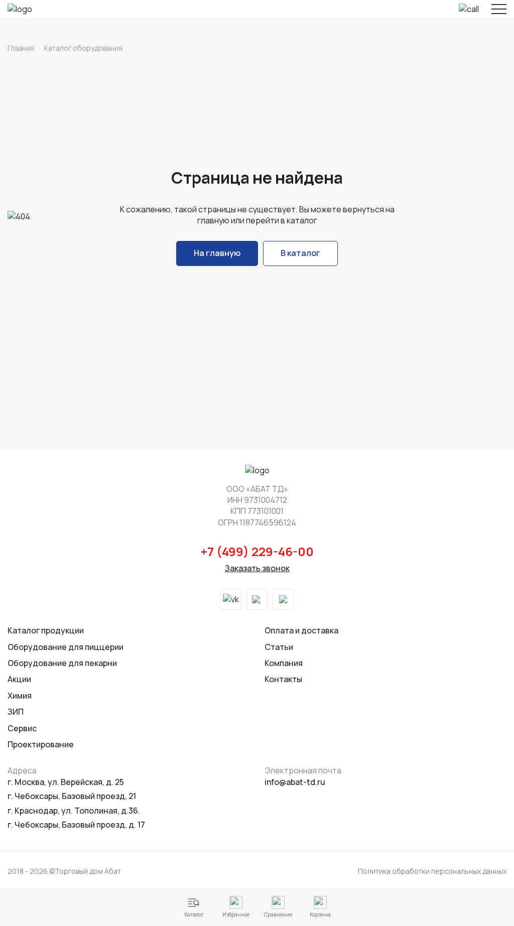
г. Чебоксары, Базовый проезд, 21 (72, 796)
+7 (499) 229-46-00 (257, 551)
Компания (284, 663)
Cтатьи (279, 646)
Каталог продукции (46, 630)
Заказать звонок (257, 568)
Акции (19, 679)
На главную (217, 252)
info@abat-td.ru (295, 781)
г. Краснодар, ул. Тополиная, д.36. (74, 810)
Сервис (22, 728)
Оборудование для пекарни (62, 663)
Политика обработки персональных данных (432, 871)
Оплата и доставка (301, 630)
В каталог (300, 252)
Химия (20, 695)
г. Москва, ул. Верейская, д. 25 (66, 781)
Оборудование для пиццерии (65, 646)
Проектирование (41, 744)
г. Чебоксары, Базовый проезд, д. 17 (76, 824)
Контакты (283, 679)
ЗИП (16, 711)
